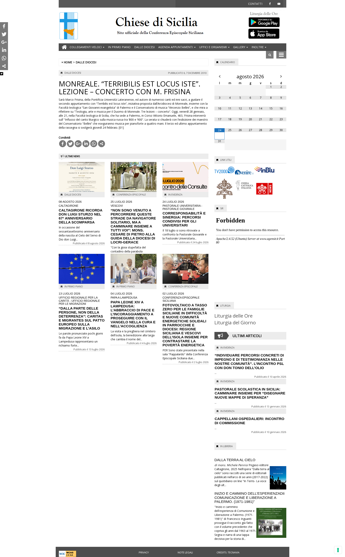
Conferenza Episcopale (131, 194)
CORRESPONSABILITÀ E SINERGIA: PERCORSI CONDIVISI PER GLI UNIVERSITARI (184, 213)
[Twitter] (70, 143)
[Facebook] (62, 143)
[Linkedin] (85, 143)
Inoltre (258, 47)
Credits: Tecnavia (228, 552)
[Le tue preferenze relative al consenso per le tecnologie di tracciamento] (338, 550)
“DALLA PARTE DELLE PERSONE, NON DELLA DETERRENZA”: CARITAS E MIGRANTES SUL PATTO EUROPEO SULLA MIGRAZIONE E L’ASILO (82, 311)
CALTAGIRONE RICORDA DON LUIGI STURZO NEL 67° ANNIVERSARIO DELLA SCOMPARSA (80, 212)
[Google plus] (78, 143)
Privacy (144, 552)
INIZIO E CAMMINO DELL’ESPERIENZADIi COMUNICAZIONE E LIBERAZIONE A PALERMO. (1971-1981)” (249, 497)
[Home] (69, 26)
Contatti (255, 4)
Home (68, 62)
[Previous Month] (219, 76)
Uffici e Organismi (213, 47)
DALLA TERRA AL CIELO (234, 460)
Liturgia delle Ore (233, 315)
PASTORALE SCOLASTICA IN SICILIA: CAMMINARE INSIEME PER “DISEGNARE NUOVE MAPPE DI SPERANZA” (250, 393)
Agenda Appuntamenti (176, 47)
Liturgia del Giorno (235, 322)
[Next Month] (281, 76)
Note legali (185, 552)
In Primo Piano (119, 47)
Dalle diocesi (144, 47)
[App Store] (266, 33)
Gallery (239, 47)
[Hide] (1, 73)
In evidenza (175, 194)
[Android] (266, 21)
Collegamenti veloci (86, 47)
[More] (101, 143)
